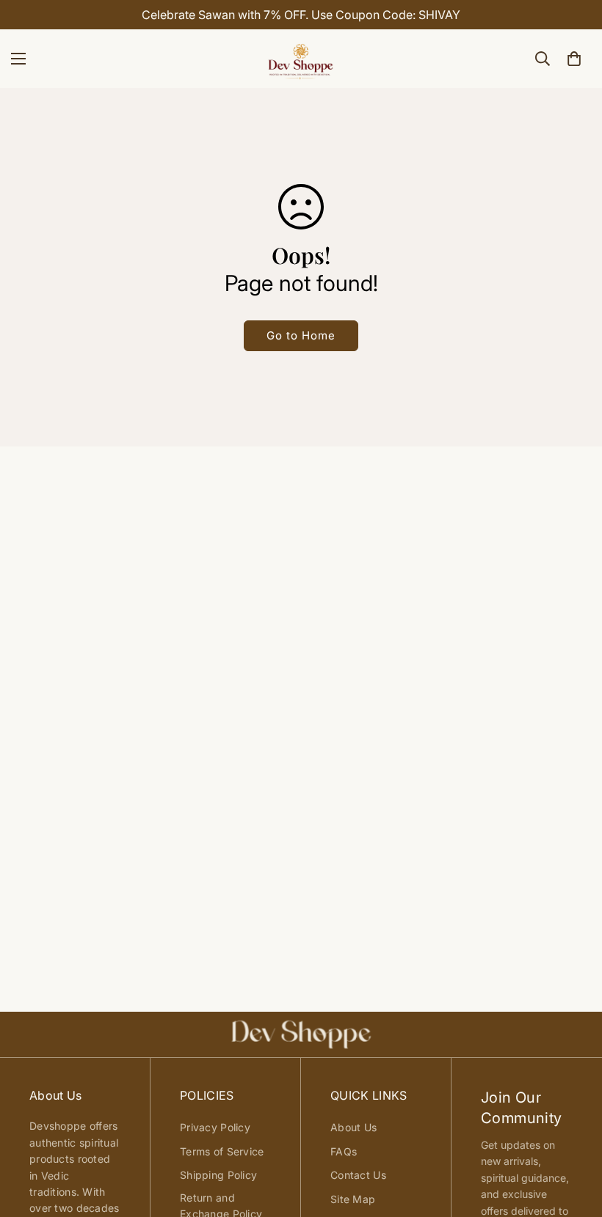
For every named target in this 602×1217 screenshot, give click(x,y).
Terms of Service (222, 1151)
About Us (353, 1127)
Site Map (352, 1199)
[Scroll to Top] (573, 1137)
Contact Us (358, 1175)
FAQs (343, 1151)
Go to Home (301, 335)
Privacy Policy (215, 1127)
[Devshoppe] (301, 58)
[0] (574, 59)
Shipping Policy (218, 1175)
